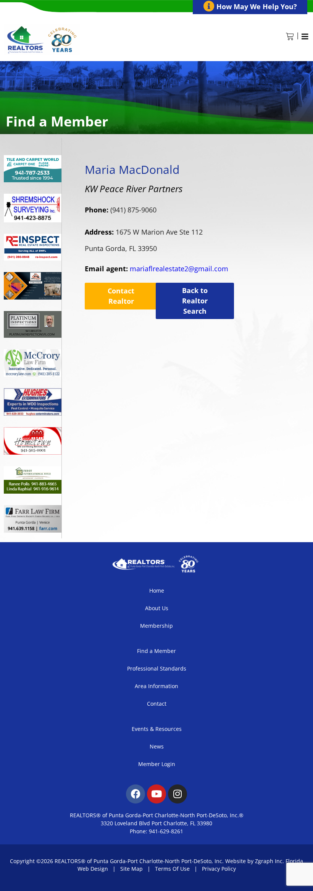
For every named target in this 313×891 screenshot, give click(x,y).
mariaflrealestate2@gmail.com (156, 268)
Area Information (156, 686)
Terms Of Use (172, 868)
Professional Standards (156, 668)
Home (156, 590)
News (157, 746)
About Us (156, 608)
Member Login (156, 764)
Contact (156, 703)
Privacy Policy (219, 868)
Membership (156, 625)
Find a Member (156, 650)
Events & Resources (157, 728)
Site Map (131, 868)
